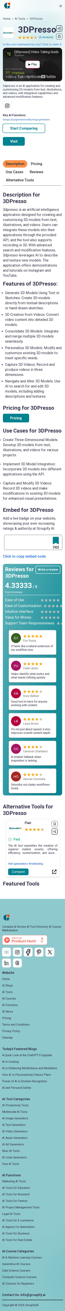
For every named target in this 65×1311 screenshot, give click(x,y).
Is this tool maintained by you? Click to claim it (32, 44)
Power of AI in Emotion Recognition (24, 1081)
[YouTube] (6, 952)
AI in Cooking (10, 1061)
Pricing (16, 418)
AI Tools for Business (16, 1233)
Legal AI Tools (11, 1214)
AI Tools (20, 18)
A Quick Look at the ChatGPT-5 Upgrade (27, 1055)
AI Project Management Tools (21, 1207)
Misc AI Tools (11, 1151)
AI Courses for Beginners (18, 1283)
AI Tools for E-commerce (18, 1220)
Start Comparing (24, 128)
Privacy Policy (11, 1031)
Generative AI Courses (16, 1264)
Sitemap (7, 1037)
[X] (50, 952)
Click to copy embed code (24, 556)
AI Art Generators (13, 1144)
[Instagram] (17, 952)
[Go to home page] (7, 5)
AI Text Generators (14, 1125)
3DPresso (36, 18)
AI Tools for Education (16, 1188)
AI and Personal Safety (16, 1087)
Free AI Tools (10, 1164)
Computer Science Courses (19, 1277)
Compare (18, 872)
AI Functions (10, 1005)
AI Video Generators (15, 1131)
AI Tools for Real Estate (17, 1240)
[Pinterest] (39, 952)
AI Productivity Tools (15, 1105)
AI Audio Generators (14, 1138)
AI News (7, 1011)
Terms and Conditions (16, 1024)
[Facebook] (28, 952)
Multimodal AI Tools (14, 1112)
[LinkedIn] (6, 963)
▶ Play (32, 64)
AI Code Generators (14, 1157)
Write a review (48, 569)
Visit (14, 141)
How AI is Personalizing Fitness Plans (26, 1074)
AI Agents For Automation (18, 1227)
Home (6, 18)
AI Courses (9, 998)
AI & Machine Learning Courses (22, 1257)
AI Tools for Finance (14, 1201)
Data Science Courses (16, 1270)
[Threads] (17, 963)
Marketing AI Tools (14, 1181)
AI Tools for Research (16, 1194)
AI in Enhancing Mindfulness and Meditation (29, 1068)
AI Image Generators (15, 1118)
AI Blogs (7, 985)
